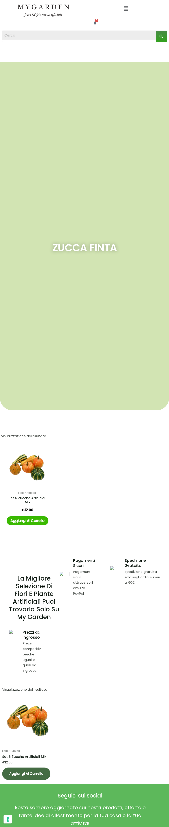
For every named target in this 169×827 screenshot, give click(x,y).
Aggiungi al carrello (27, 520)
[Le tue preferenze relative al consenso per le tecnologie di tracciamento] (8, 819)
